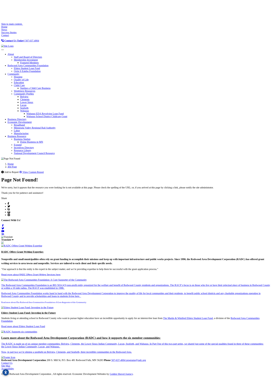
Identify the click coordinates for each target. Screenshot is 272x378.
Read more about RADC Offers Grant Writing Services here (30, 274)
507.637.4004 (21, 40)
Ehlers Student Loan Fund (27, 68)
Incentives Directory (24, 147)
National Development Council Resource (34, 153)
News (4, 29)
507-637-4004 (118, 360)
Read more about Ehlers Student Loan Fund (23, 326)
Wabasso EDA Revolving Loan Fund (45, 113)
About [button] (11, 54)
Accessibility (7, 368)
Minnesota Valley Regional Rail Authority (35, 127)
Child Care (19, 85)
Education (19, 82)
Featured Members (29, 62)
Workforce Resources (24, 91)
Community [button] (13, 74)
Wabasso (24, 110)
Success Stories (9, 32)
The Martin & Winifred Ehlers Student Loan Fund (188, 318)
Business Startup (22, 139)
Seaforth (24, 108)
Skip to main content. (12, 24)
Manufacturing (21, 133)
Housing (18, 76)
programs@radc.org (136, 360)
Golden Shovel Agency (121, 374)
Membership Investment (26, 59)
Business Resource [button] (17, 136)
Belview (24, 96)
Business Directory (17, 119)
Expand (18, 144)
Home (4, 26)
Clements (24, 99)
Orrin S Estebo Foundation (27, 71)
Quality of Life (21, 79)
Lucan (23, 105)
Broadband (19, 125)
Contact (5, 35)
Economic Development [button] (20, 122)
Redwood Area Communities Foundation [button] (28, 65)
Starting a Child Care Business (35, 88)
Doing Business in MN (31, 142)
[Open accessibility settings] (6, 372)
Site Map (5, 365)
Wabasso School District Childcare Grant (46, 116)
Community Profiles (24, 93)
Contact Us (6, 363)
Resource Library (22, 150)
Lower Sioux (26, 102)
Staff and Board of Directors (28, 57)
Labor (17, 130)
